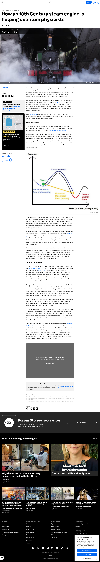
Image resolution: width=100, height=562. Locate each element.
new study (33, 114)
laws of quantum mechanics (57, 130)
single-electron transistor (36, 268)
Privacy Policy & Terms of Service (50, 552)
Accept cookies (50, 363)
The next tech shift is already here (71, 473)
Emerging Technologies (10, 10)
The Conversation (9, 32)
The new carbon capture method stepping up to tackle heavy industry (36, 503)
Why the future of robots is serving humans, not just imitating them (21, 475)
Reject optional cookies (87, 550)
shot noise (59, 102)
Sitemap (50, 555)
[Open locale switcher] (2, 558)
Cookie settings (87, 558)
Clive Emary (5, 87)
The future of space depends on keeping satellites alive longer (85, 503)
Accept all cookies (87, 554)
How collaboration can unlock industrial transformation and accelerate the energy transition (12, 503)
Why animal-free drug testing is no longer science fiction (62, 503)
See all (95, 438)
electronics (41, 270)
